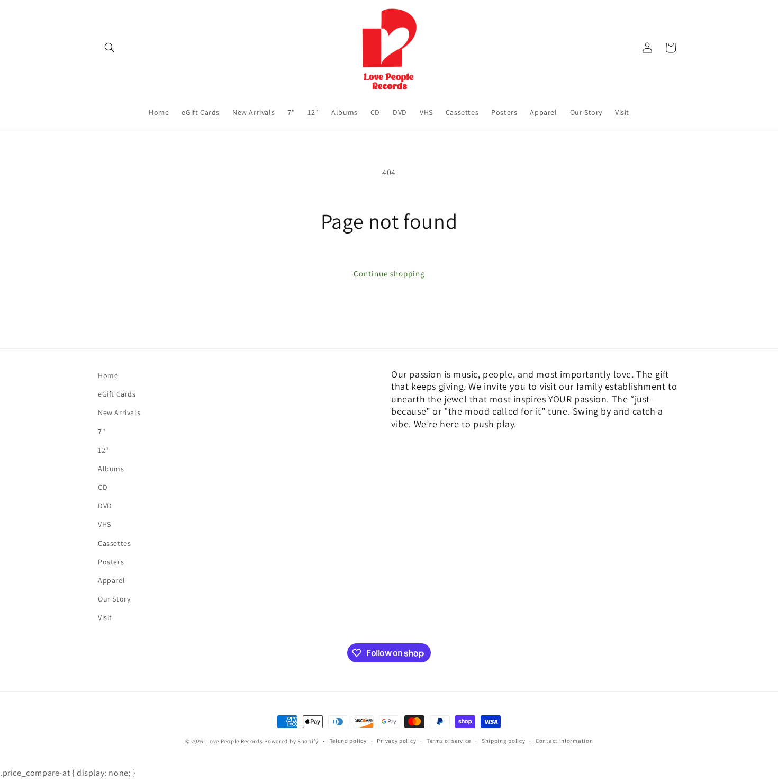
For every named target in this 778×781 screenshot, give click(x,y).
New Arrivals (119, 413)
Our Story (114, 599)
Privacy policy (396, 741)
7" (101, 431)
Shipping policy (504, 741)
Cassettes (114, 543)
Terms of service (449, 741)
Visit (105, 618)
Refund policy (348, 741)
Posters (111, 562)
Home (108, 375)
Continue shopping (389, 273)
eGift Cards (117, 394)
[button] (109, 47)
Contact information (564, 741)
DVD (105, 506)
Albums (111, 468)
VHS (104, 524)
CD (102, 487)
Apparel (111, 580)
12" (103, 450)
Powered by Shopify (291, 741)
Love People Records (234, 741)
